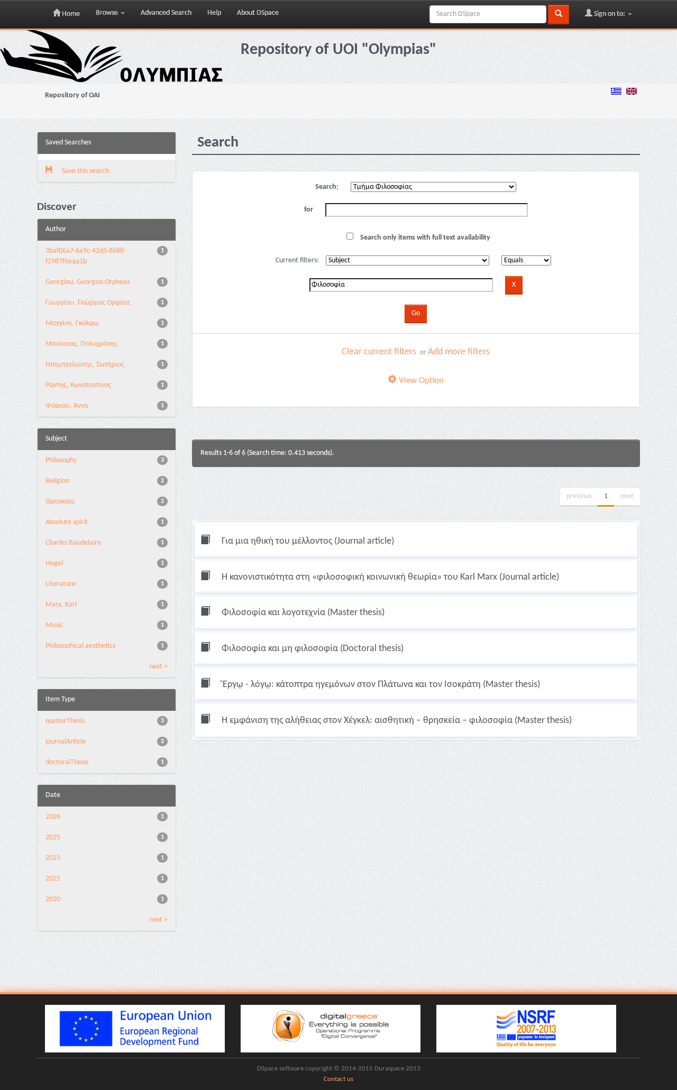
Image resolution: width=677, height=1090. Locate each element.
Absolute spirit (66, 522)
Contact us (338, 1079)
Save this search (84, 171)
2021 (52, 879)
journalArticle (65, 742)
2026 (52, 817)
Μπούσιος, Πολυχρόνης (81, 344)
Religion (57, 481)
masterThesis (65, 721)
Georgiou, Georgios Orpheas (87, 282)
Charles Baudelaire (73, 543)
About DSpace (258, 13)
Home (70, 14)
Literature (60, 584)
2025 (52, 837)
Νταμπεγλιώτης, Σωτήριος (84, 365)
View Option (420, 380)
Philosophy (61, 460)
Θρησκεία (60, 502)
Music (54, 625)
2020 (52, 899)
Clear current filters (379, 352)
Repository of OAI (72, 95)
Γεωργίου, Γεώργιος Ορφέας (88, 303)
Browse (108, 13)
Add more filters (459, 352)
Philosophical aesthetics (80, 646)
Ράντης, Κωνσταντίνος (78, 385)
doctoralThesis (66, 762)
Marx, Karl (61, 605)
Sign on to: (609, 14)
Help (214, 13)
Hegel (54, 563)
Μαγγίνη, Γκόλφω (72, 323)
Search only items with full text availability (424, 238)
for (308, 210)
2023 (52, 858)
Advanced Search (166, 13)
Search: (326, 187)
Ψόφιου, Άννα (66, 406)
